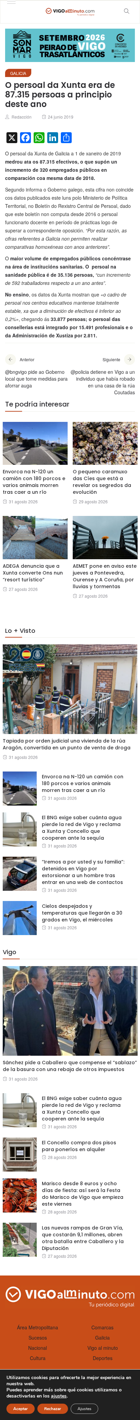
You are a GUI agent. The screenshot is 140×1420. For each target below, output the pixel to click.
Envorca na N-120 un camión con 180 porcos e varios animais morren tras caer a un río (34, 481)
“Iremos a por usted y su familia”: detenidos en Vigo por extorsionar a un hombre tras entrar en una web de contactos (83, 872)
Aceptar (20, 1408)
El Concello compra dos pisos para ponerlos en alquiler (79, 1146)
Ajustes (84, 1408)
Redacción (22, 117)
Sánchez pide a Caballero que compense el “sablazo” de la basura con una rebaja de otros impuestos (70, 1066)
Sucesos (38, 1337)
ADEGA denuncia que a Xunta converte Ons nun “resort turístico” (33, 573)
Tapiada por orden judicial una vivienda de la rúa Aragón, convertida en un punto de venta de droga (66, 744)
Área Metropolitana (37, 1327)
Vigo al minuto (102, 1347)
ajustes (59, 1396)
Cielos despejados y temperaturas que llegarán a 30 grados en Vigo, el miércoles (82, 913)
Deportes (102, 1358)
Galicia (18, 73)
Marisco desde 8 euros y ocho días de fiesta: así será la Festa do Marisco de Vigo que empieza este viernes (82, 1193)
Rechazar (52, 1408)
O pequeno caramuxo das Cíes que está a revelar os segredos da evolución (102, 481)
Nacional (37, 1347)
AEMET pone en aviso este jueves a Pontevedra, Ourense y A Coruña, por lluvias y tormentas (105, 576)
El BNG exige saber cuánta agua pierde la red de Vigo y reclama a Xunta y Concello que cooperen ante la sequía (82, 827)
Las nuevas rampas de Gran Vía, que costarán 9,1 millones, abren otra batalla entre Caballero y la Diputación (83, 1238)
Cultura (38, 1358)
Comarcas (102, 1327)
